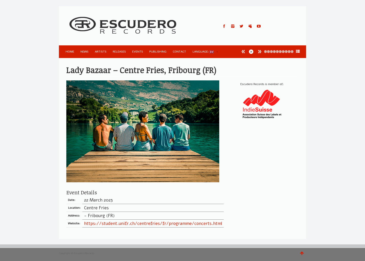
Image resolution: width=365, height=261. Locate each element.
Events (137, 52)
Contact (179, 52)
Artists (100, 52)
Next (243, 51)
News (84, 52)
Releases (119, 52)
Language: (201, 52)
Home (70, 52)
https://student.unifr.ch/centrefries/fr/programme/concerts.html (153, 223)
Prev (259, 51)
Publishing (157, 52)
